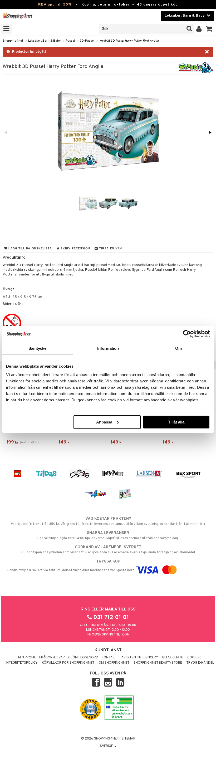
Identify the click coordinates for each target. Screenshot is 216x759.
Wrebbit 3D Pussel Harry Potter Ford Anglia (129, 41)
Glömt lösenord (83, 658)
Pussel (70, 41)
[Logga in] (199, 29)
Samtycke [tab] (37, 348)
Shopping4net (13, 41)
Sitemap (128, 739)
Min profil (27, 658)
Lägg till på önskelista (30, 249)
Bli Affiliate (172, 658)
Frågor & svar (52, 658)
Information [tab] (108, 348)
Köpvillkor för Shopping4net (68, 663)
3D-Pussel (87, 41)
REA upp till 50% (55, 4)
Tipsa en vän (110, 249)
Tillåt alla (176, 422)
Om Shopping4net (114, 663)
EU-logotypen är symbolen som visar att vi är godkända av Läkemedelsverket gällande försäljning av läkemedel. (108, 550)
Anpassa (104, 422)
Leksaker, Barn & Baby (44, 41)
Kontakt (109, 658)
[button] (209, 29)
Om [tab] (178, 348)
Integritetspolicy (22, 663)
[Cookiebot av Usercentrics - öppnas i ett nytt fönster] (187, 334)
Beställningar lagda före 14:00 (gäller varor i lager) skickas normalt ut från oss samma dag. (108, 535)
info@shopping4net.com (108, 635)
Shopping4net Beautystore (158, 663)
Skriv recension (75, 249)
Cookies (194, 658)
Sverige (107, 746)
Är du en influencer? (139, 658)
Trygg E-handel (200, 663)
